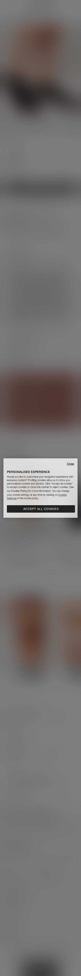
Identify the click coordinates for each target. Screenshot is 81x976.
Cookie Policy (19, 491)
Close (70, 463)
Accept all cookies (41, 509)
